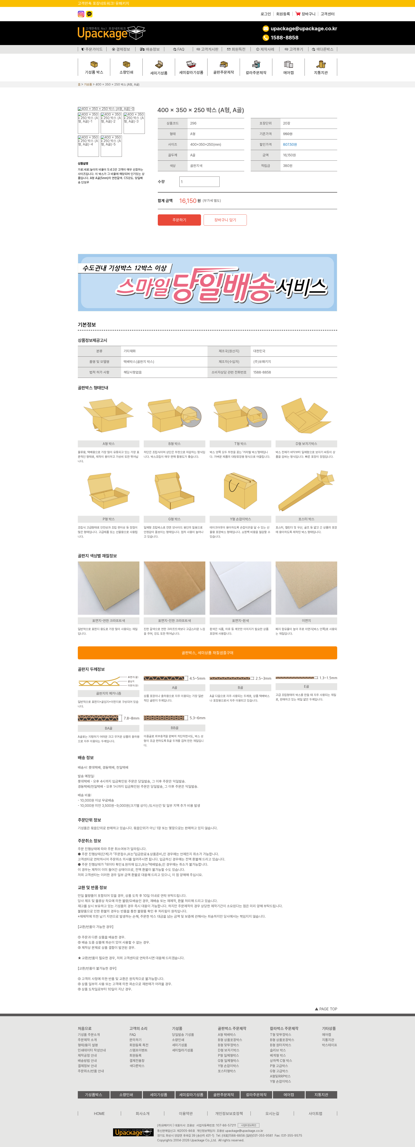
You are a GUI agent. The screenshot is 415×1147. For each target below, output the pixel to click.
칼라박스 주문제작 (284, 1029)
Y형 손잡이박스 (228, 1066)
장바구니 (309, 14)
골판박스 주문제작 (232, 1029)
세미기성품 (159, 73)
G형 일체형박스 (228, 1061)
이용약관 (186, 1113)
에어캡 (288, 72)
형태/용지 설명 (88, 1045)
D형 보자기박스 (228, 1050)
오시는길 (272, 1113)
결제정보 (123, 49)
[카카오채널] (89, 14)
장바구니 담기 (225, 220)
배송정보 (153, 49)
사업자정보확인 (248, 1125)
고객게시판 (210, 49)
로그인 (266, 14)
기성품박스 (93, 1094)
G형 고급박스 (279, 1071)
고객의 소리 (138, 1029)
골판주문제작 (223, 72)
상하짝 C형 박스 (281, 1061)
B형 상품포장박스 (230, 1040)
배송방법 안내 (87, 1061)
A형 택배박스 (227, 1035)
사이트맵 (315, 1113)
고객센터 (328, 14)
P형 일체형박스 (228, 1055)
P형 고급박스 (279, 1066)
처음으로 (85, 1029)
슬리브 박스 (278, 1050)
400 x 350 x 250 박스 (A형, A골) (117, 84)
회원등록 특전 (138, 1045)
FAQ (180, 49)
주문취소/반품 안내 (91, 1071)
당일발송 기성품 (183, 1035)
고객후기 (296, 49)
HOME (99, 1113)
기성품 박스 (94, 72)
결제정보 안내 (87, 1066)
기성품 (88, 84)
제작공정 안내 (87, 1055)
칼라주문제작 (256, 72)
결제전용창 (137, 1061)
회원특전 (239, 49)
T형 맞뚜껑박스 (280, 1035)
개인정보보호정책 (229, 1113)
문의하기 (135, 1040)
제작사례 (267, 49)
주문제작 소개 (87, 1040)
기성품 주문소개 (89, 1035)
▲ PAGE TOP (326, 1009)
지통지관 (321, 72)
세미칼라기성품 (191, 72)
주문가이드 (94, 49)
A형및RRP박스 (280, 1076)
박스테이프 (329, 1045)
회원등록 (283, 14)
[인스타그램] (81, 14)
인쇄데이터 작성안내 (92, 1050)
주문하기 (179, 220)
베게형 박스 (278, 1055)
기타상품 (329, 1029)
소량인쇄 (126, 72)
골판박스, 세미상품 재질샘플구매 (207, 652)
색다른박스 (325, 49)
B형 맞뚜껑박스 (228, 1045)
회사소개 (143, 1113)
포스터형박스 (227, 1071)
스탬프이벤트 (138, 1050)
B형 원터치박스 (280, 1045)
